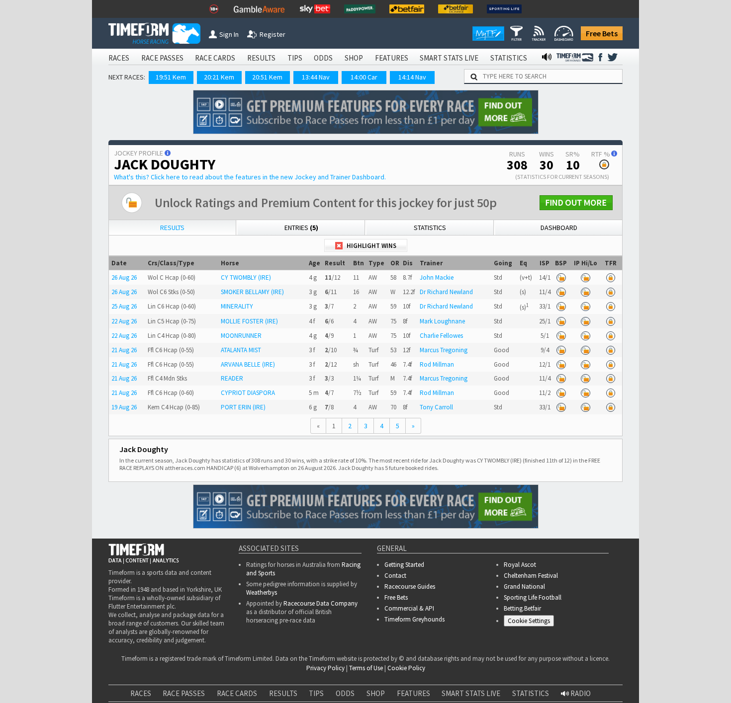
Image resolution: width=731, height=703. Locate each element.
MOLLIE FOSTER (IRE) (249, 321)
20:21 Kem (219, 77)
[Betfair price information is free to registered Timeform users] (560, 277)
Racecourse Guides (409, 586)
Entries (301, 227)
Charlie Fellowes (441, 335)
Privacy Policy (255, 697)
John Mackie (437, 277)
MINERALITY (237, 306)
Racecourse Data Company (320, 603)
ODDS (323, 58)
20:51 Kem (267, 77)
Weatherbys (261, 592)
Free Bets (602, 33)
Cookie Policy (186, 697)
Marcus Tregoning (443, 350)
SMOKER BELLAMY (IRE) (252, 292)
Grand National (524, 586)
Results (172, 227)
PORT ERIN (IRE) (243, 407)
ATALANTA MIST (241, 350)
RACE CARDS (215, 58)
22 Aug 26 (124, 321)
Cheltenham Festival (531, 575)
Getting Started (404, 564)
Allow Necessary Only (610, 687)
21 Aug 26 (124, 350)
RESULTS (261, 58)
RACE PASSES (162, 58)
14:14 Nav (412, 77)
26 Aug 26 (124, 277)
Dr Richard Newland (446, 292)
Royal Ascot (520, 564)
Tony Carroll (436, 407)
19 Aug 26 (124, 407)
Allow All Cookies (536, 687)
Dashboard (559, 227)
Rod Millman (437, 364)
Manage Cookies (531, 622)
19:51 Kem (171, 77)
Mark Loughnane (442, 321)
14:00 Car (364, 77)
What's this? (250, 176)
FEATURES (391, 58)
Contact (395, 575)
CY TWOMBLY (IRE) (246, 277)
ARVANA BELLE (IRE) (248, 364)
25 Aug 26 (124, 306)
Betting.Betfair (522, 608)
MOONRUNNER (241, 335)
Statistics (430, 227)
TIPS (294, 58)
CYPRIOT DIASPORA (248, 393)
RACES (118, 58)
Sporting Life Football (532, 597)
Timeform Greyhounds (414, 619)
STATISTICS (508, 58)
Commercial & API (409, 608)
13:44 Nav (316, 77)
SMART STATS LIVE (449, 58)
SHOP (354, 58)
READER (232, 378)
